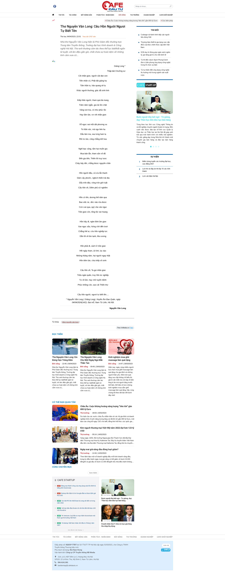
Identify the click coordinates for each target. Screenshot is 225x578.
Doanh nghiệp (149, 15)
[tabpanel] (155, 117)
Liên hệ (166, 545)
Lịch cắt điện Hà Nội (150, 176)
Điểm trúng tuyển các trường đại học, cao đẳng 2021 (156, 162)
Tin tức (61, 15)
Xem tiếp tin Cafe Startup (75, 530)
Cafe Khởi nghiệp (166, 15)
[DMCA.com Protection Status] (165, 550)
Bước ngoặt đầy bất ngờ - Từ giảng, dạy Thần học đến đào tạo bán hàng (116, 499)
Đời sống (122, 15)
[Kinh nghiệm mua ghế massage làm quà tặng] (121, 346)
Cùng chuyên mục (62, 467)
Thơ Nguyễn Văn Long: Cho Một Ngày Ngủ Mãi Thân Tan (91, 360)
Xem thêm (93, 473)
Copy (131, 328)
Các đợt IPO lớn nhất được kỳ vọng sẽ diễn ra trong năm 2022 (76, 502)
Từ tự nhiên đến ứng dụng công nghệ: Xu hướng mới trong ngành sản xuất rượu (155, 72)
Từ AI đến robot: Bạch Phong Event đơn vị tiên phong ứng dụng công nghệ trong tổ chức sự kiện (155, 62)
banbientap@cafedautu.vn (68, 565)
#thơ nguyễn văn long (70, 322)
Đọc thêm (57, 334)
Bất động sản (86, 15)
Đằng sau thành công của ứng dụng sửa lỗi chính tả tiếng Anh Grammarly (76, 487)
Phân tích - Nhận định (105, 15)
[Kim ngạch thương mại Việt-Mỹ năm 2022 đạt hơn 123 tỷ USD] (65, 434)
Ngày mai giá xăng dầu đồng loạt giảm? (99, 449)
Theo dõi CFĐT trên (89, 36)
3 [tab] (156, 146)
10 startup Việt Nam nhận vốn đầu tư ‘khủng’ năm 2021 (75, 524)
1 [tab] (151, 146)
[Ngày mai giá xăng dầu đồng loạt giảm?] (65, 456)
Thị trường (134, 15)
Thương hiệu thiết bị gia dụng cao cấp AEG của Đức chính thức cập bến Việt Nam (155, 44)
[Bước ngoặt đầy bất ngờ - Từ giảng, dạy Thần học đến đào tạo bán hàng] (117, 489)
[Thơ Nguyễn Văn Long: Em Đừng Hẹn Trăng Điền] (65, 346)
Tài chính (72, 15)
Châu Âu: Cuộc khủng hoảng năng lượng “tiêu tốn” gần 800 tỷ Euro (122, 21)
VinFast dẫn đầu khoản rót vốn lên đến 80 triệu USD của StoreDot (76, 509)
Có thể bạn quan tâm (63, 402)
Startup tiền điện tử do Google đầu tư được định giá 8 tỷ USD (76, 494)
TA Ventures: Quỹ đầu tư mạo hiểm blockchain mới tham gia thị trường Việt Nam (76, 517)
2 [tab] (153, 146)
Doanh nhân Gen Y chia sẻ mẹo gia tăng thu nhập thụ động (116, 525)
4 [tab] (158, 146)
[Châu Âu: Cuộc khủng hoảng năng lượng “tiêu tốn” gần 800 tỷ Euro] (65, 413)
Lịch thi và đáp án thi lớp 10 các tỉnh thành (156, 170)
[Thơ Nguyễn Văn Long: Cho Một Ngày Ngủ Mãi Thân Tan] (93, 346)
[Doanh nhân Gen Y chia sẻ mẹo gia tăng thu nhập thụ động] (117, 515)
